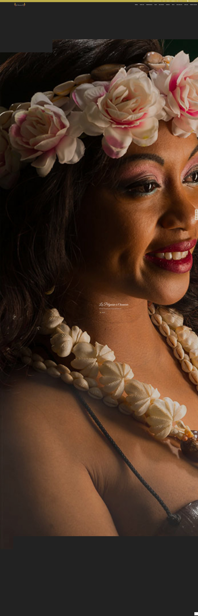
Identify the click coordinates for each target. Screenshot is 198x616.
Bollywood (161, 4)
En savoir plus (104, 312)
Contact (173, 1)
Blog (164, 1)
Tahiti (155, 4)
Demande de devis (193, 1)
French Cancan (193, 4)
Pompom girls (149, 4)
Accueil (150, 1)
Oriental (168, 4)
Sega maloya (179, 4)
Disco (173, 4)
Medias (168, 1)
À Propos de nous (157, 1)
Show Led (142, 4)
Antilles (186, 4)
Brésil (136, 4)
